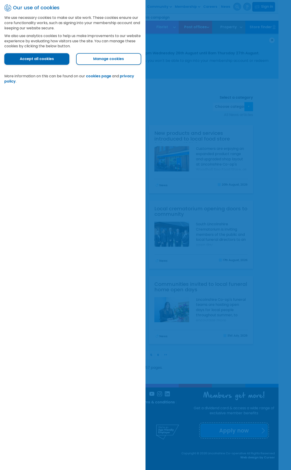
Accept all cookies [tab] (37, 58)
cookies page (98, 76)
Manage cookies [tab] (108, 58)
